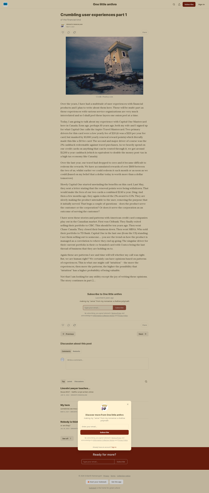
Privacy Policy (123, 440)
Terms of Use (116, 438)
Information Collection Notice (103, 440)
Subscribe (104, 432)
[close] (128, 404)
